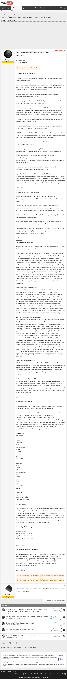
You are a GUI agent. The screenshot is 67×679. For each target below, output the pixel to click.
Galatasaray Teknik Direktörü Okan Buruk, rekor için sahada (27, 617)
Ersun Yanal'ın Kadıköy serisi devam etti (20, 623)
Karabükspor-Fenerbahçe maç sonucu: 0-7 (21, 629)
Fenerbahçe (22, 613)
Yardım (53, 674)
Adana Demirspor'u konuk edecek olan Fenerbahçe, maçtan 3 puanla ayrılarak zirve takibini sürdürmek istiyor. (27, 610)
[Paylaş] (65, 50)
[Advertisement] (33, 34)
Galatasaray (22, 618)
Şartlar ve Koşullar (28, 674)
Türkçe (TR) (13, 671)
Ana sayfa (7, 8)
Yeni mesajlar (6, 11)
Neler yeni (27, 8)
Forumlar (17, 8)
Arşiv (18, 624)
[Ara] (57, 8)
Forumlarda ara (16, 11)
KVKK (47, 674)
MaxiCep (4, 671)
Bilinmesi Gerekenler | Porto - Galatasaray (20, 635)
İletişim (18, 674)
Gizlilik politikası (39, 674)
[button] (32, 8)
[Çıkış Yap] (64, 8)
